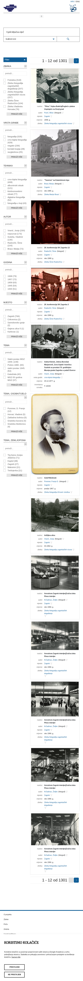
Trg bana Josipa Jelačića (15, 456)
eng (78, 2)
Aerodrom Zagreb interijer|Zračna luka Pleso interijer (59, 595)
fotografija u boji (17, 203)
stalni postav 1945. (16, 369)
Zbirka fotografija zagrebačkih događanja (15, 86)
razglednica (15, 152)
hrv (72, 2)
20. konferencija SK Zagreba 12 (57, 248)
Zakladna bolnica (17, 417)
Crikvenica (14, 319)
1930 (12, 289)
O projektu (8, 914)
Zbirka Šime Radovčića (15, 101)
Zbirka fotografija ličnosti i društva (57, 492)
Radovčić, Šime (15, 244)
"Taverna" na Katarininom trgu (56, 180)
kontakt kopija (16, 149)
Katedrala (14, 374)
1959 (12, 282)
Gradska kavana (17, 421)
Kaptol (13, 461)
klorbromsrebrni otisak (15, 192)
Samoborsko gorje (16, 323)
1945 (12, 286)
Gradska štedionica (17, 425)
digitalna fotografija (16, 198)
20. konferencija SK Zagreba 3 (56, 304)
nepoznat (15, 234)
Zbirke (6, 919)
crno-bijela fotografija (17, 141)
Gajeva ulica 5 (16, 328)
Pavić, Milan (49, 113)
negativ (14, 146)
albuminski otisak (16, 186)
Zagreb (14, 316)
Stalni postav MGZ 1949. (16, 360)
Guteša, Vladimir (15, 238)
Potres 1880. (16, 365)
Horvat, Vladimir (16, 414)
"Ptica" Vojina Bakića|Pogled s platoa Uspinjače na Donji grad (59, 107)
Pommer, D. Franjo (16, 409)
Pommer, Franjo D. (51, 481)
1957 (12, 279)
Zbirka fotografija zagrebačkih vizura (16, 94)
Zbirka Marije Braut (51, 194)
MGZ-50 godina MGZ (15, 378)
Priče (6, 924)
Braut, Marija (15, 249)
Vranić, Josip (16, 230)
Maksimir (14, 467)
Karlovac (13, 332)
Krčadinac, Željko (51, 600)
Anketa (6, 929)
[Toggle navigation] (41, 16)
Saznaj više (15, 957)
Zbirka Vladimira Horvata (15, 107)
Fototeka (14, 80)
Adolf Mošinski (50, 478)
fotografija (15, 136)
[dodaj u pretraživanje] (63, 113)
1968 (12, 276)
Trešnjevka (15, 470)
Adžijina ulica (49, 535)
